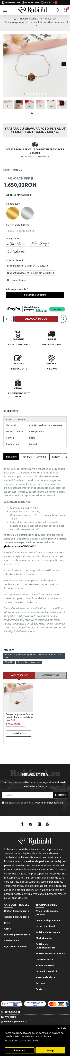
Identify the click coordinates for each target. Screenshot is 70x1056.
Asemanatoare (50, 675)
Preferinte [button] (19, 1050)
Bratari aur (50, 18)
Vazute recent (19, 675)
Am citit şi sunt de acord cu (34, 802)
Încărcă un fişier (36, 295)
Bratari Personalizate (31, 18)
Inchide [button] (61, 1028)
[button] (6, 64)
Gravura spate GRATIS (17, 225)
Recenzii (27, 456)
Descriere (11, 456)
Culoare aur (12, 203)
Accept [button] (50, 1050)
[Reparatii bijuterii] (58, 1004)
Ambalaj (41, 456)
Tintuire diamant (14, 260)
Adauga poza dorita (16, 289)
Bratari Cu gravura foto (29, 662)
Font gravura (12, 238)
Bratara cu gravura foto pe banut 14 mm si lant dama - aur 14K (33, 656)
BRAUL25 (9, 662)
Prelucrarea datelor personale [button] (21, 1040)
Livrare (56, 456)
